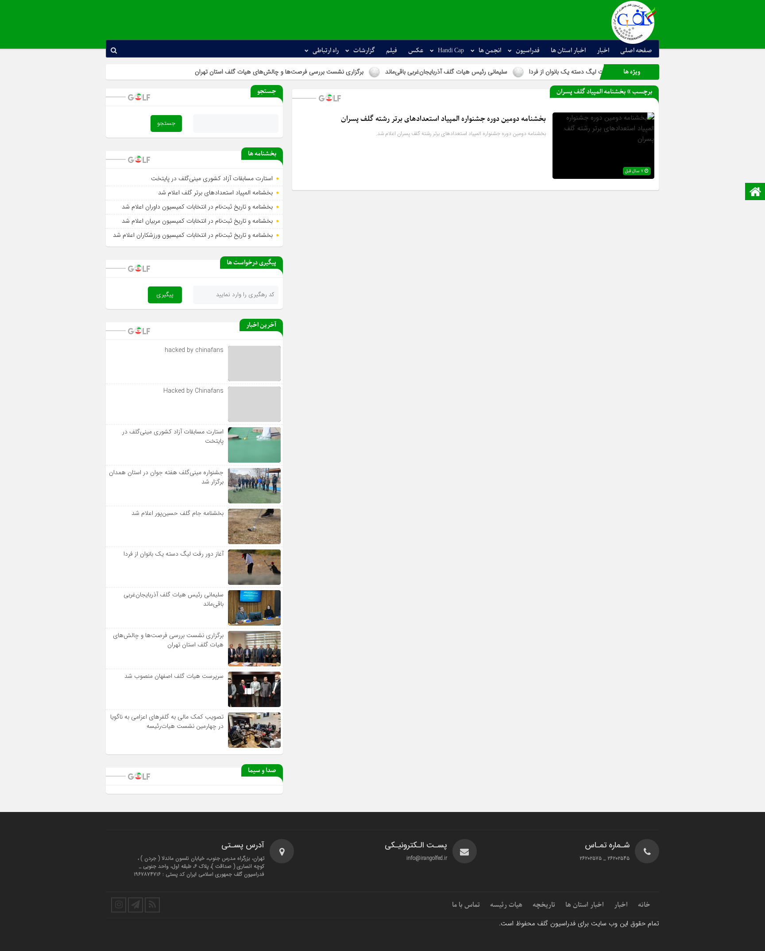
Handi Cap (451, 50)
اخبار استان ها (568, 50)
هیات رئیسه (506, 905)
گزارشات (364, 50)
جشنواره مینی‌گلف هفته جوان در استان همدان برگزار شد (166, 477)
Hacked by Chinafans (193, 391)
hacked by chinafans (194, 350)
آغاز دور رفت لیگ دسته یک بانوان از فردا (174, 554)
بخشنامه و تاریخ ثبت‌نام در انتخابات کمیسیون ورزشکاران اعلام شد (193, 235)
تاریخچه (544, 905)
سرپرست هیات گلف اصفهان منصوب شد (174, 676)
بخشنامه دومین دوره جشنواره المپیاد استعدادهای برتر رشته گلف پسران (443, 119)
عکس (415, 50)
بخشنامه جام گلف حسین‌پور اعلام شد (177, 513)
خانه (644, 905)
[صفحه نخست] (755, 192)
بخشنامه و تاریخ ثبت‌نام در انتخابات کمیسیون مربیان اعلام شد (197, 221)
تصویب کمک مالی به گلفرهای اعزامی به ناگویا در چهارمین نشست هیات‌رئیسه (167, 721)
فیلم (391, 50)
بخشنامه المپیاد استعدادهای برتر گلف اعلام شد (215, 192)
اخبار (603, 50)
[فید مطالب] (152, 904)
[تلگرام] (135, 904)
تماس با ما (466, 905)
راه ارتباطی (326, 50)
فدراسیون (528, 50)
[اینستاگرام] (118, 904)
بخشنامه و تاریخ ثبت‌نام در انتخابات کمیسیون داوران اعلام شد (197, 207)
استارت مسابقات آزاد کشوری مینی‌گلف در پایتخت (212, 178)
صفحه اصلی (636, 50)
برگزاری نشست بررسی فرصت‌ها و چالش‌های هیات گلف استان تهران (310, 72)
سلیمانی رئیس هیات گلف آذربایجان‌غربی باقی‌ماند (477, 72)
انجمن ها (490, 50)
